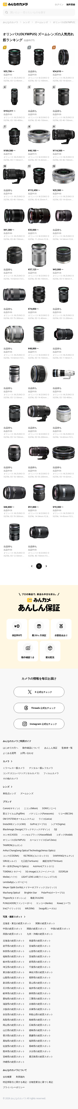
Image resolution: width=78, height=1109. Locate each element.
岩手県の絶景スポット (14, 945)
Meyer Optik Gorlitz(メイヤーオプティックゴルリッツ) (30, 887)
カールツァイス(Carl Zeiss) (43, 839)
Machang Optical (11, 892)
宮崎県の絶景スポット (14, 1056)
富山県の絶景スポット (40, 982)
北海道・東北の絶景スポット (17, 923)
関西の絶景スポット (36, 928)
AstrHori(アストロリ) (43, 866)
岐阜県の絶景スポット (14, 993)
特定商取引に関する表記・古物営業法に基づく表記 (28, 1082)
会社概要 (7, 1076)
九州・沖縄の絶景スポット (40, 933)
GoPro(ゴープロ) (38, 824)
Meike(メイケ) (10, 876)
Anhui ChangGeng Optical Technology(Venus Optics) (29, 850)
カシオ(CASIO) (10, 834)
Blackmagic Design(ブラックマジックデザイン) (26, 829)
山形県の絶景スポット (40, 951)
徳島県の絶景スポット (40, 1030)
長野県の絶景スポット (40, 977)
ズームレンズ (41, 22)
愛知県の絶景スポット (14, 998)
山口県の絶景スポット (14, 1030)
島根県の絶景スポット (40, 1019)
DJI (55, 829)
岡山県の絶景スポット (14, 1024)
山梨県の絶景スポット (14, 977)
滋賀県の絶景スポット (14, 1003)
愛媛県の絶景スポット (40, 1035)
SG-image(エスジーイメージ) (39, 871)
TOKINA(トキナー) (12, 871)
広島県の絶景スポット (40, 1024)
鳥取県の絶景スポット (14, 1019)
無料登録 (70, 4)
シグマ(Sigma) (58, 824)
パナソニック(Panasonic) (41, 813)
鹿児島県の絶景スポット (41, 1056)
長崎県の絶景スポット (40, 1046)
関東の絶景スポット (45, 923)
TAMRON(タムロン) (12, 845)
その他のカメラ (10, 778)
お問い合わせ (26, 753)
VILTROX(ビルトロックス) (36, 855)
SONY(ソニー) (49, 808)
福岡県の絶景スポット (40, 1040)
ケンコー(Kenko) (44, 903)
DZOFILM (63, 871)
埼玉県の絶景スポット (14, 967)
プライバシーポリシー (14, 1087)
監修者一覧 (67, 747)
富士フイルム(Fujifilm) (14, 813)
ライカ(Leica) (45, 818)
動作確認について (31, 747)
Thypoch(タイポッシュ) (14, 897)
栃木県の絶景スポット (14, 961)
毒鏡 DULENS (37, 897)
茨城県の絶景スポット (40, 956)
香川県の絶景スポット (14, 1035)
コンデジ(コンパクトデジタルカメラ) (21, 773)
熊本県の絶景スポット (14, 1051)
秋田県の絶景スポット (14, 951)
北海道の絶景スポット (14, 940)
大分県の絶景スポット (40, 1051)
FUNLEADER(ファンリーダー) (17, 903)
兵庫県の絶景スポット (40, 1009)
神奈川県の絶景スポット (41, 972)
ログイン (59, 4)
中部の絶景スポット (12, 928)
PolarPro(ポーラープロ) (53, 892)
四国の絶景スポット (12, 933)
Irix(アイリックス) (12, 908)
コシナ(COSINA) (11, 855)
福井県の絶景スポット (40, 988)
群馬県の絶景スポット (40, 961)
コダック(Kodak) (64, 834)
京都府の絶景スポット (40, 1003)
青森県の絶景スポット (40, 940)
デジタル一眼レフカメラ (41, 768)
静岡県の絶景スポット (40, 993)
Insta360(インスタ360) (14, 824)
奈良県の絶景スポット (14, 1014)
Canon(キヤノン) (11, 808)
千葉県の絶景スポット (40, 967)
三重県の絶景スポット (40, 998)
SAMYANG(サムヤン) (63, 855)
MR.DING (29, 908)
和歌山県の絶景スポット (41, 1014)
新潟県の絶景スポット (14, 982)
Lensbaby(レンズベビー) (15, 882)
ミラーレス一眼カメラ (14, 768)
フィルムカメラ (51, 773)
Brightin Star (30, 892)
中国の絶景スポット (60, 928)
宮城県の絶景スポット (40, 945)
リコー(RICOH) (65, 813)
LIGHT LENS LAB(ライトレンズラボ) (39, 876)
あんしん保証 (50, 747)
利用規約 (20, 1076)
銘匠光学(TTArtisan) (52, 861)
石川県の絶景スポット (14, 988)
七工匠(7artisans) (29, 861)
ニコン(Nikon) (31, 808)
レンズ (26, 22)
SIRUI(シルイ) (10, 861)
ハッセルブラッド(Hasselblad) (37, 834)
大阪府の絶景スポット (14, 1009)
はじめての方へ (10, 747)
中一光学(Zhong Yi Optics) (16, 866)
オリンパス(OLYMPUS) (14, 839)
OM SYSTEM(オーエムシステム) (18, 818)
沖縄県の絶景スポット (14, 1061)
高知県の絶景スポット (14, 1040)
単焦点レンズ (9, 793)
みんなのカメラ (10, 22)
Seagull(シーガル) (47, 908)
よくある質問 (9, 753)
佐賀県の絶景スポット (14, 1046)
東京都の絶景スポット (14, 972)
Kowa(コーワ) (63, 903)
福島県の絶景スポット (14, 956)
